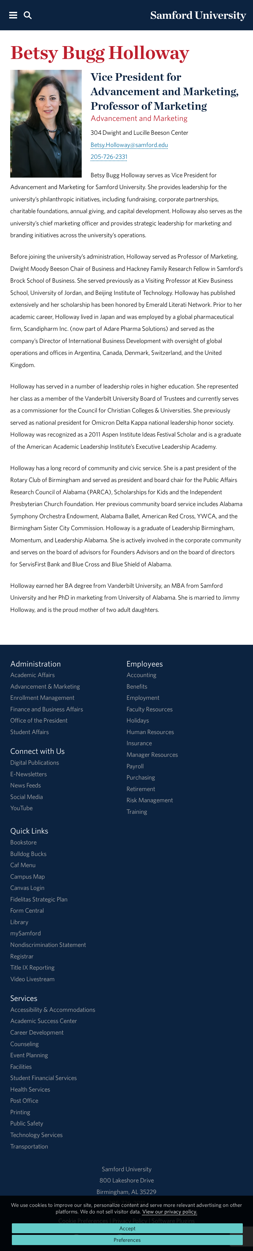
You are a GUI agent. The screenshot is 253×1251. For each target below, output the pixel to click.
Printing (20, 1112)
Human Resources (150, 732)
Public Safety (26, 1123)
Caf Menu (23, 865)
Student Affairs (29, 732)
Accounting (141, 675)
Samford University (127, 1169)
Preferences (127, 1240)
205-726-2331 (109, 156)
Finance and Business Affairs (46, 709)
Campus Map (27, 876)
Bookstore (23, 842)
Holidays (137, 720)
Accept (127, 1228)
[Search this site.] (27, 14)
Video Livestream (32, 979)
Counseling (24, 1044)
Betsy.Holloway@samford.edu (129, 145)
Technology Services (36, 1135)
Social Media (26, 797)
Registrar (22, 956)
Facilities (21, 1066)
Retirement (140, 789)
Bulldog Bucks (28, 854)
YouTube (21, 808)
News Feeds (25, 785)
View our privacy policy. (169, 1211)
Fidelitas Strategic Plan (39, 899)
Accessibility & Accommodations (52, 1009)
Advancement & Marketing (45, 686)
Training (136, 811)
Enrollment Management (42, 697)
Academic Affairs (32, 675)
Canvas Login (27, 888)
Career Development (37, 1032)
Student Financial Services (43, 1078)
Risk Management (149, 800)
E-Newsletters (28, 774)
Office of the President (39, 720)
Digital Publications (34, 762)
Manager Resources (152, 754)
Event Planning (29, 1055)
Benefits (136, 686)
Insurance (139, 743)
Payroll (135, 766)
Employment (142, 697)
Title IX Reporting (32, 967)
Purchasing (140, 777)
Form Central (27, 910)
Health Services (30, 1089)
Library (19, 922)
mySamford (25, 933)
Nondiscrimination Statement (48, 945)
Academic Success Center (43, 1021)
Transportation (29, 1146)
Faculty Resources (149, 709)
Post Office (24, 1100)
